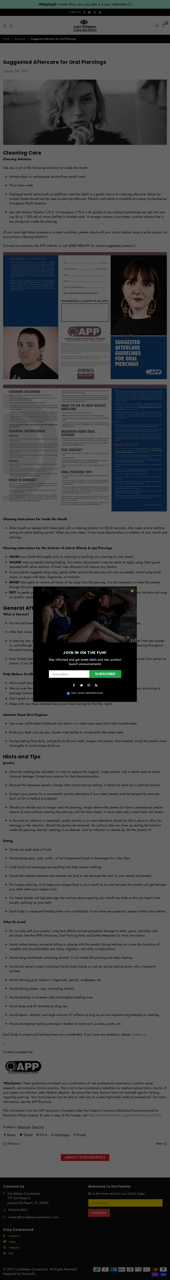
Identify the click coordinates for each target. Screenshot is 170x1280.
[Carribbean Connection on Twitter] (81, 685)
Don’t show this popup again (87, 693)
